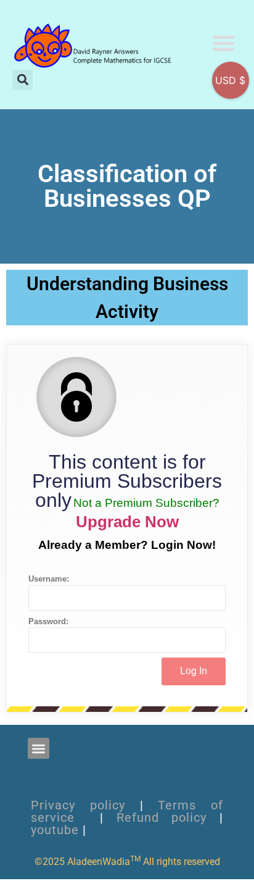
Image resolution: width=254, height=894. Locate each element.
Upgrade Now (127, 521)
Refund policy (162, 817)
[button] (223, 43)
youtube (55, 829)
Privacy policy (78, 805)
